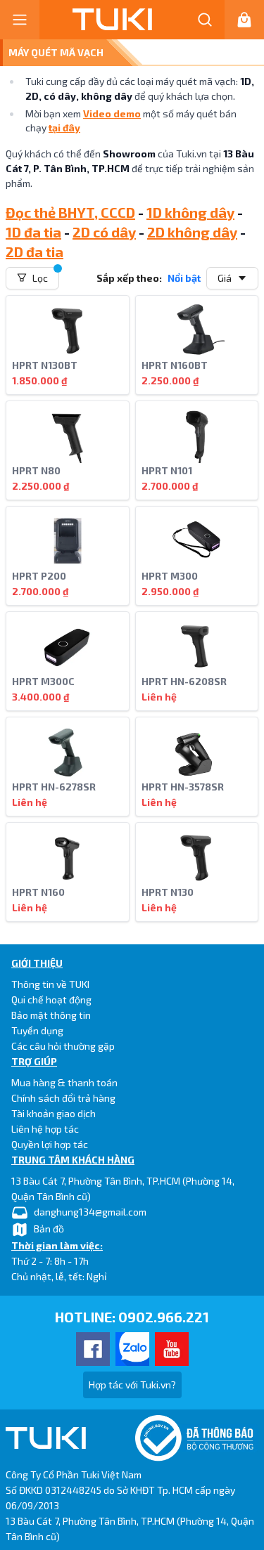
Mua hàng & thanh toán (64, 1082)
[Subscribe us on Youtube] (172, 1349)
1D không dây (190, 212)
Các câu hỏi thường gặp (63, 1046)
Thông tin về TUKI (50, 984)
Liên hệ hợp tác (45, 1129)
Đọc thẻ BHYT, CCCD (70, 212)
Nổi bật (184, 278)
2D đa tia (34, 251)
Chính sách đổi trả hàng (63, 1098)
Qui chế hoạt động (51, 999)
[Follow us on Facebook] (93, 1349)
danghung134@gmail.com (90, 1212)
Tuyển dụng (37, 1030)
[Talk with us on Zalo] (132, 1349)
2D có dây (104, 231)
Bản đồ (49, 1229)
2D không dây (192, 231)
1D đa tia (33, 231)
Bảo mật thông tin (51, 1015)
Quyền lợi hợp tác (49, 1144)
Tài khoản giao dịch (53, 1113)
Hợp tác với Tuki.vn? (132, 1385)
